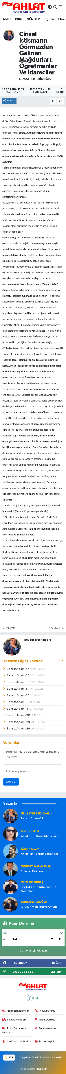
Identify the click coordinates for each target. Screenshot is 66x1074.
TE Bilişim (42, 1068)
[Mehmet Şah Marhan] (10, 869)
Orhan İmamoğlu (34, 902)
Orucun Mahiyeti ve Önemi (39, 906)
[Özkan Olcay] (10, 851)
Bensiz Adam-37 (18, 668)
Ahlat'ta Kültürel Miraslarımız (41, 836)
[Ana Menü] (60, 7)
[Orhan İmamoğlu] (10, 904)
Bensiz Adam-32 (18, 702)
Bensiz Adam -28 (18, 728)
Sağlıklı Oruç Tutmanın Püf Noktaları (38, 889)
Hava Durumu (47, 1010)
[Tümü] (61, 803)
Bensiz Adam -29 (19, 722)
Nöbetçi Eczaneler (18, 1010)
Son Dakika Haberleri (18, 1041)
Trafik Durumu (47, 1019)
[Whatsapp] (36, 998)
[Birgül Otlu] (10, 833)
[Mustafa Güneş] (10, 886)
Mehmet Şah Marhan (36, 866)
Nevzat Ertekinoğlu (35, 79)
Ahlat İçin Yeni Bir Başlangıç (39, 853)
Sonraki (54, 628)
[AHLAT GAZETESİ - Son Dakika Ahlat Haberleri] (23, 7)
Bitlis (18, 19)
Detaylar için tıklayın (33, 950)
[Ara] (55, 7)
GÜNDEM (33, 19)
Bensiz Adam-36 (18, 675)
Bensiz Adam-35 (18, 682)
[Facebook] (30, 998)
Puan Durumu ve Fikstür (14, 1030)
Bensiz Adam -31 (18, 708)
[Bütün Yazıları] (61, 661)
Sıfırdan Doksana (32, 871)
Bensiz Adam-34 (18, 688)
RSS (10, 1057)
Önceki (10, 628)
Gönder (11, 781)
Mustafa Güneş (32, 882)
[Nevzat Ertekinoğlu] (8, 35)
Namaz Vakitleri (16, 1019)
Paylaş (11, 100)
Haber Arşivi (46, 1041)
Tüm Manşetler (48, 1028)
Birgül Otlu (30, 831)
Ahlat (7, 19)
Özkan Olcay (30, 849)
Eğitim (49, 19)
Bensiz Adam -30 (19, 715)
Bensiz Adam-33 (18, 695)
